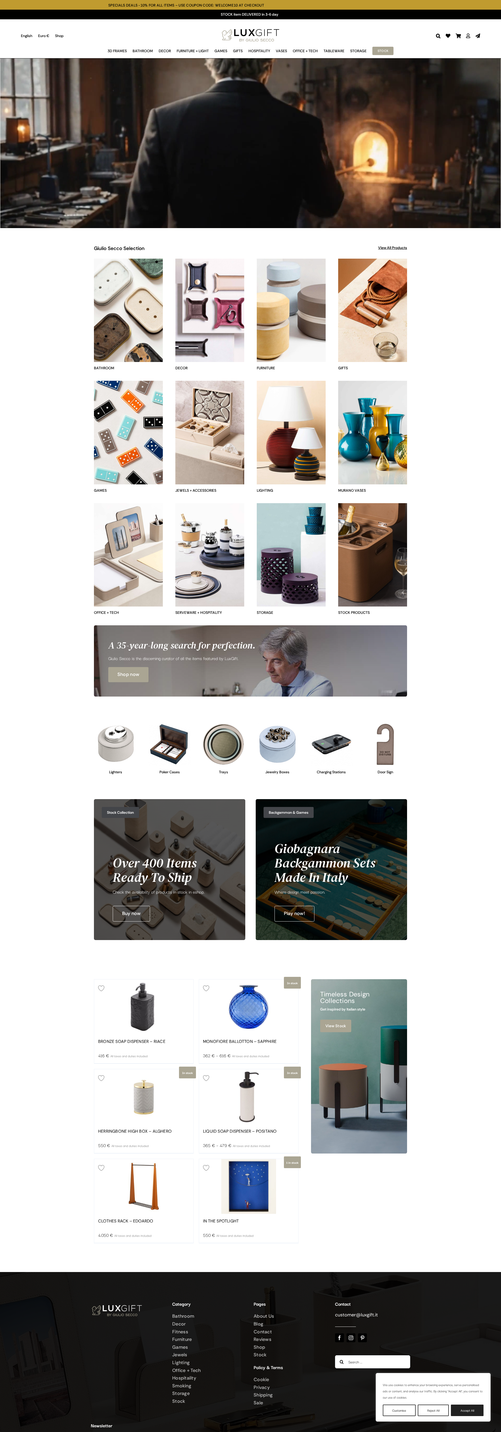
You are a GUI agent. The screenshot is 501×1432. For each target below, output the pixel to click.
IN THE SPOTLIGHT (221, 1221)
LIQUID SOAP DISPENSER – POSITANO (240, 1131)
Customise (399, 1410)
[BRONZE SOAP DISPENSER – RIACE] (143, 1006)
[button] (438, 35)
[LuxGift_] (250, 27)
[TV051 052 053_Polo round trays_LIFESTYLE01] (223, 725)
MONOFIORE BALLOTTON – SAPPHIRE (240, 1041)
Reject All (433, 1410)
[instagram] (351, 1337)
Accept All (467, 1410)
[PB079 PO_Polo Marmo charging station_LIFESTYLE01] (331, 725)
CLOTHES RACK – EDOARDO (125, 1221)
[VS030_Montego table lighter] (116, 725)
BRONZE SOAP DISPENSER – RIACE (131, 1041)
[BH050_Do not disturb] (385, 725)
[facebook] (339, 1337)
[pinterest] (362, 1337)
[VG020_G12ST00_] (170, 725)
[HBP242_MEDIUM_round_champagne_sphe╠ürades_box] (277, 725)
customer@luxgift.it (356, 1315)
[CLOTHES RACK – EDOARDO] (143, 1186)
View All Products (392, 247)
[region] (433, 1397)
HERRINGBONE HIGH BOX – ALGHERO (135, 1131)
